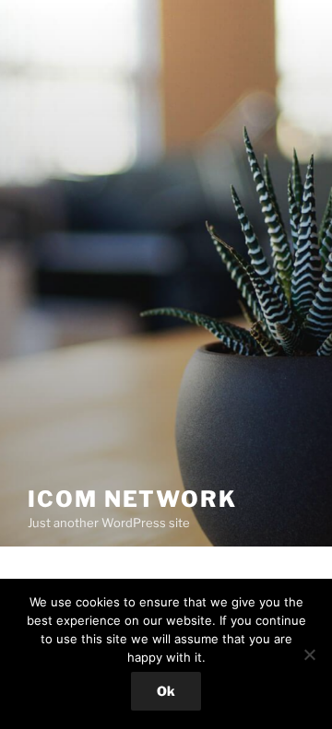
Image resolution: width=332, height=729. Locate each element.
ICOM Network (132, 499)
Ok (166, 691)
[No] (309, 654)
